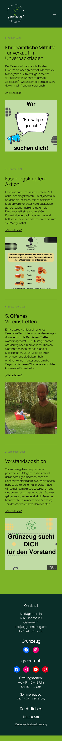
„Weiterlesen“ (13, 93)
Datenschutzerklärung (31, 724)
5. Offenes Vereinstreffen (21, 318)
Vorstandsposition (25, 461)
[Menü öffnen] (55, 14)
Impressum (31, 717)
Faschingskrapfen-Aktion (26, 181)
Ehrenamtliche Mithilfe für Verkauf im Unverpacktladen (30, 53)
